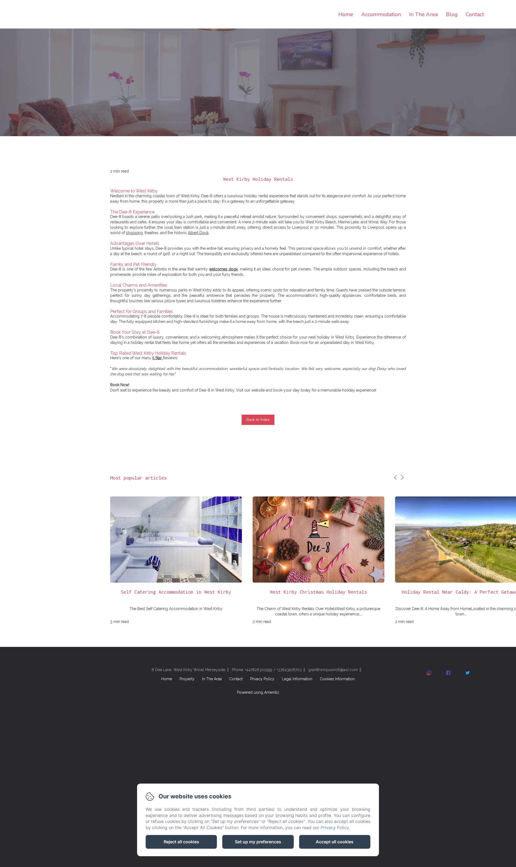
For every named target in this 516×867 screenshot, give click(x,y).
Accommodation (381, 14)
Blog (452, 14)
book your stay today (292, 390)
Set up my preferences (258, 841)
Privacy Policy (262, 679)
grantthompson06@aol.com (333, 670)
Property (187, 679)
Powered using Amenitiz (258, 692)
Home (345, 14)
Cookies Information (337, 679)
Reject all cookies (181, 841)
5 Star (157, 358)
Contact (475, 14)
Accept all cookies (334, 841)
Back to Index (258, 419)
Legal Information (297, 679)
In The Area (423, 14)
